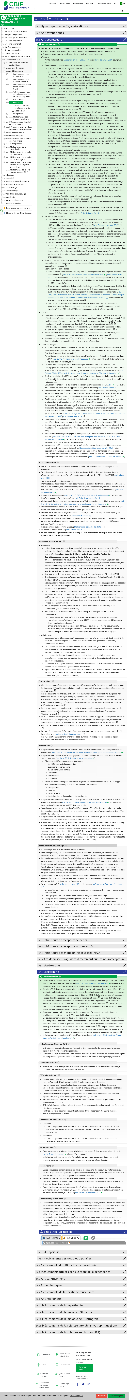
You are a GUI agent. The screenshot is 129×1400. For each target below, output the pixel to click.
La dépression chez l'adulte (74, 60)
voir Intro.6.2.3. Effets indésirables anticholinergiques (86, 495)
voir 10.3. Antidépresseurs (53, 1154)
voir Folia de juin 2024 (75, 529)
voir (110, 384)
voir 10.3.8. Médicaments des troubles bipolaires (83, 274)
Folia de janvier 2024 (90, 213)
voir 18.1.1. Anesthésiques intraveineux (92, 983)
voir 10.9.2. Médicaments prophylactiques (70, 359)
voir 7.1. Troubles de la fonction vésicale (106, 456)
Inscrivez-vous (83, 1368)
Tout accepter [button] (117, 1396)
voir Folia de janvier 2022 (108, 387)
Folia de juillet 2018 (103, 60)
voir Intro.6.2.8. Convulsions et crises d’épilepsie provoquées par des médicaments (86, 752)
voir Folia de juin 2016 (81, 515)
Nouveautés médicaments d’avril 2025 (95, 448)
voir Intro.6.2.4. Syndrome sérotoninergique (74, 758)
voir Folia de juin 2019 (72, 416)
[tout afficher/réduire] (123, 1242)
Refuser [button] (101, 1396)
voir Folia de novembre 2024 (87, 498)
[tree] (14, 116)
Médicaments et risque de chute (87, 527)
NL (115, 3)
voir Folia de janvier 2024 (69, 884)
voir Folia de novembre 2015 (106, 225)
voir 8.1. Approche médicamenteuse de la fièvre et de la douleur (91, 373)
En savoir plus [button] (76, 1396)
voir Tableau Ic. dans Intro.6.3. (87, 1192)
